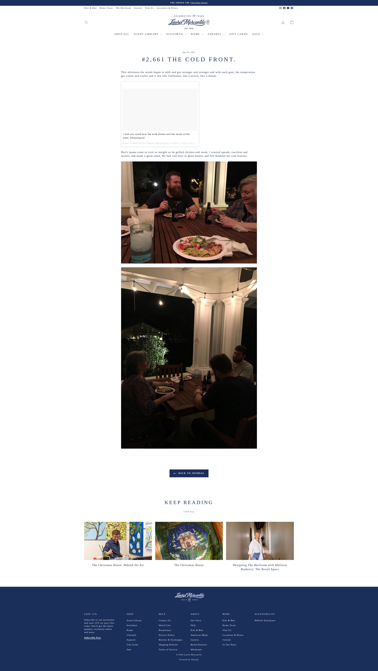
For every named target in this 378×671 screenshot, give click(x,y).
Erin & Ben (90, 8)
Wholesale (196, 649)
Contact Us (165, 620)
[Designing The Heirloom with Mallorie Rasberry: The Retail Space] (260, 541)
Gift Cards (238, 34)
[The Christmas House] (189, 541)
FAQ (193, 625)
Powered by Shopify (189, 659)
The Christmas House (189, 565)
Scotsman (175, 34)
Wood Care (165, 625)
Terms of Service (168, 649)
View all (188, 512)
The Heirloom (123, 8)
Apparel (215, 34)
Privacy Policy (167, 635)
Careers (195, 640)
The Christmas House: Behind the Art (118, 565)
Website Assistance (265, 620)
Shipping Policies (168, 644)
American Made (199, 635)
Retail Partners (199, 644)
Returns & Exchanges (171, 640)
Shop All (121, 34)
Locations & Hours (167, 8)
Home (196, 34)
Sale (256, 34)
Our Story (196, 620)
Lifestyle (131, 635)
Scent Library (147, 34)
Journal (138, 8)
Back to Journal (191, 473)
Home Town (106, 8)
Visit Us (149, 8)
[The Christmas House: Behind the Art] (118, 541)
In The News (230, 644)
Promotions (165, 630)
